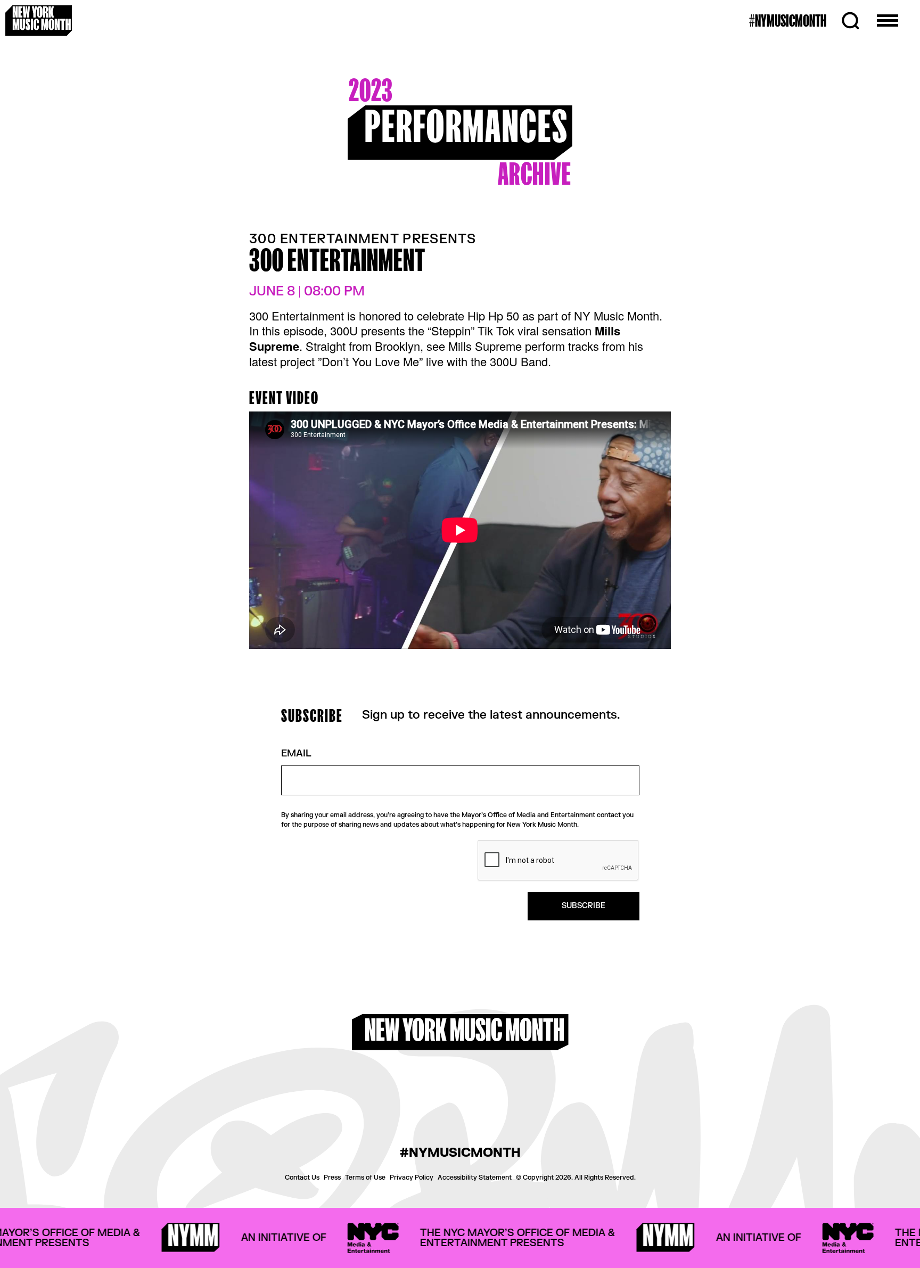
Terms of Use (365, 1177)
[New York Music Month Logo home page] (38, 20)
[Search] (850, 20)
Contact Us (302, 1177)
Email (296, 754)
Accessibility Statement (475, 1177)
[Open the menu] (887, 20)
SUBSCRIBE (583, 905)
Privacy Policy (411, 1177)
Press (332, 1177)
